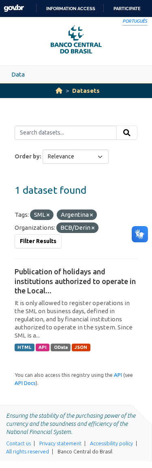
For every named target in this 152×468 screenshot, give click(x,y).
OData (61, 347)
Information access (70, 8)
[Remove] (48, 215)
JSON (81, 347)
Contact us (18, 443)
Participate (127, 8)
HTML (24, 347)
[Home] (59, 90)
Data (18, 74)
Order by (27, 156)
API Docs (25, 383)
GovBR (14, 8)
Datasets (86, 90)
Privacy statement (60, 443)
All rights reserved (27, 451)
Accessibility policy (111, 443)
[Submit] (126, 133)
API (43, 347)
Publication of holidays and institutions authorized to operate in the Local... (75, 281)
